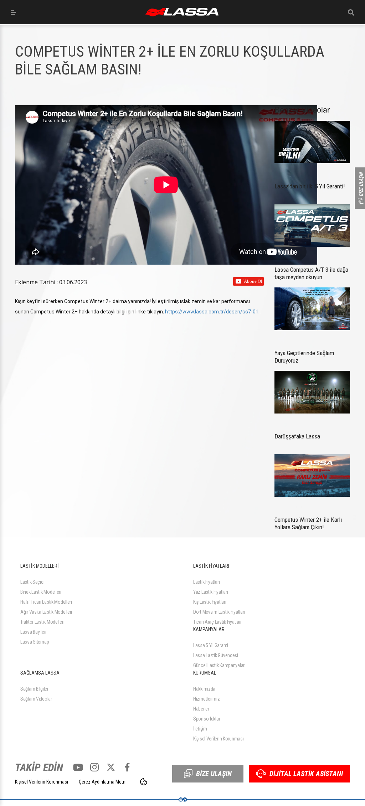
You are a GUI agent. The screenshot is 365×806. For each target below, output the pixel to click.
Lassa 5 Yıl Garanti (210, 645)
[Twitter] (110, 767)
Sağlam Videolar (36, 699)
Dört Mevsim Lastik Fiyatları (219, 612)
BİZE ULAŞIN (214, 773)
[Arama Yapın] (351, 12)
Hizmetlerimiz (206, 699)
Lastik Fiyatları (206, 582)
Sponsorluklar (206, 719)
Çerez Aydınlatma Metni (103, 781)
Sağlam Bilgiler (34, 689)
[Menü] (13, 12)
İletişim (200, 729)
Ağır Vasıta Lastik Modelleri (46, 612)
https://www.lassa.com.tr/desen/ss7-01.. (213, 311)
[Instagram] (94, 767)
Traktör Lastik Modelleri (42, 622)
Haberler (201, 709)
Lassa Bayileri (33, 632)
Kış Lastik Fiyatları (209, 602)
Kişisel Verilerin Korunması (218, 739)
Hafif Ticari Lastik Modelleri (46, 602)
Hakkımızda (204, 689)
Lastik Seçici (32, 582)
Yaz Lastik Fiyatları (210, 592)
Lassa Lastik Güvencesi (215, 655)
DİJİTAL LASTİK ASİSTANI (306, 773)
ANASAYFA (182, 12)
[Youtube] (78, 767)
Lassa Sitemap (34, 642)
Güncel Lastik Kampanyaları (219, 665)
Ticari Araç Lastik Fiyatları (217, 622)
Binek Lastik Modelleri (40, 592)
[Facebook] (127, 767)
